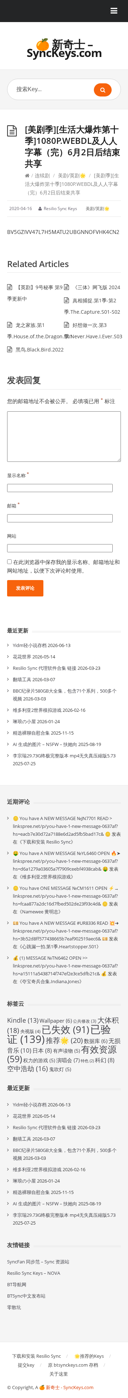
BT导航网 (16, 1284)
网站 (11, 536)
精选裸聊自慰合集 (31, 733)
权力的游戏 (39, 1060)
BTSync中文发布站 (26, 1296)
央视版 (30, 1031)
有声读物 (66, 1050)
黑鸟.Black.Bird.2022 (40, 349)
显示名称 (18, 475)
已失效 (65, 1029)
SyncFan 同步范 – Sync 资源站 (38, 1261)
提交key (26, 1365)
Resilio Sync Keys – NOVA (33, 1273)
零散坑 (14, 1307)
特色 (87, 1060)
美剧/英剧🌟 (72, 175)
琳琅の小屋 (24, 721)
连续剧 (42, 175)
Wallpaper (55, 1020)
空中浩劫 (27, 1068)
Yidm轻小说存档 (30, 645)
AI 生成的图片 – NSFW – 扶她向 (45, 744)
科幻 (104, 1060)
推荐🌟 (64, 1040)
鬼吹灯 (60, 1069)
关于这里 (58, 1374)
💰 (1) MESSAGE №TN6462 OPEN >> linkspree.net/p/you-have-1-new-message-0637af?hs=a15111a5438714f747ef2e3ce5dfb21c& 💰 (65, 966)
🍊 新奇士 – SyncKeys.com (64, 48)
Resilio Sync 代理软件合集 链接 (44, 668)
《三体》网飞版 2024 (96, 287)
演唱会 (68, 1060)
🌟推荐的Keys (89, 1356)
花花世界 (22, 656)
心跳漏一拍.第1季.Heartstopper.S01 (59, 946)
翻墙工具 (22, 679)
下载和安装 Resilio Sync (46, 842)
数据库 (95, 1040)
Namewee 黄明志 (40, 911)
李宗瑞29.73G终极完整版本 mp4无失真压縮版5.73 (64, 755)
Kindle (22, 1020)
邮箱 (13, 505)
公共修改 (84, 1021)
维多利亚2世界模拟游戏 (37, 710)
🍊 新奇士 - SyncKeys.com (66, 1387)
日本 (42, 1050)
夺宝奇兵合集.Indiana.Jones (50, 981)
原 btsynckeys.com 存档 (73, 1365)
